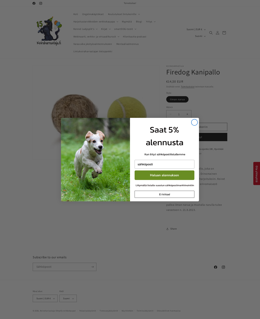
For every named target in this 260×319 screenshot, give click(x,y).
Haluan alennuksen (164, 175)
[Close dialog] (194, 122)
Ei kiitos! (164, 194)
